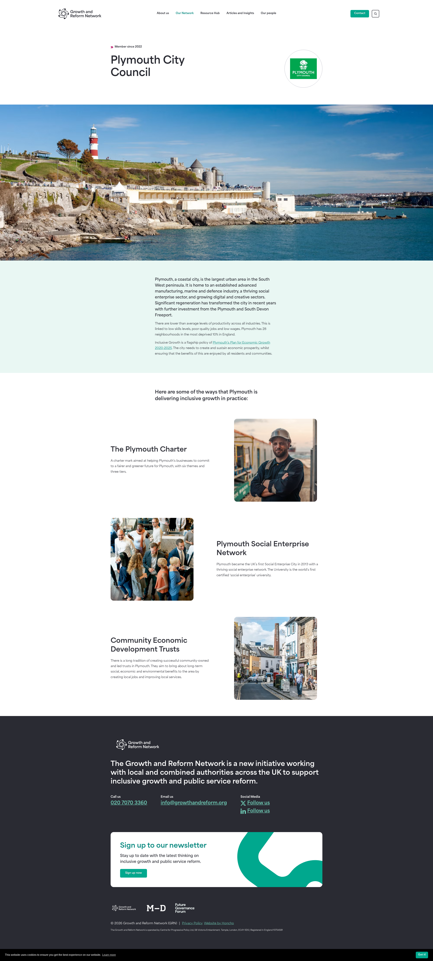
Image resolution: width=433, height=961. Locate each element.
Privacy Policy (192, 923)
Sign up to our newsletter (163, 846)
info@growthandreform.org (194, 803)
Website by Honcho (219, 923)
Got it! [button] (422, 955)
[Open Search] (375, 13)
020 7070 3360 (129, 803)
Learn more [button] (109, 954)
